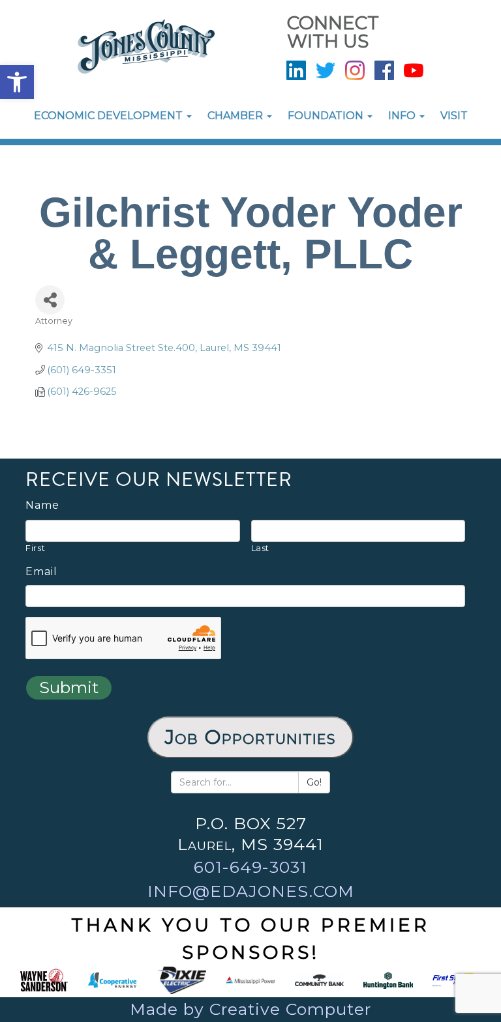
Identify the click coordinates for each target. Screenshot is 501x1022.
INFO (403, 115)
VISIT (454, 115)
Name (42, 505)
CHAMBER (236, 115)
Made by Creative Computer (250, 1009)
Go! (314, 782)
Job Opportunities (250, 737)
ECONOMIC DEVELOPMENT (109, 115)
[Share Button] (50, 300)
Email (41, 572)
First (35, 548)
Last (260, 548)
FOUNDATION (327, 115)
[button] (17, 82)
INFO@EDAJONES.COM (250, 891)
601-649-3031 (250, 867)
